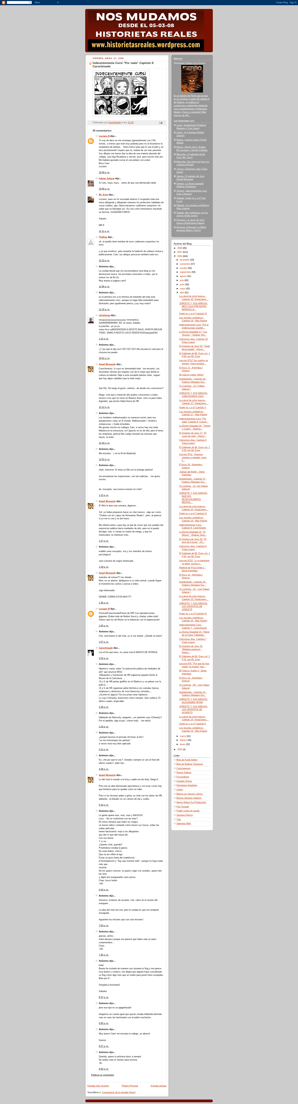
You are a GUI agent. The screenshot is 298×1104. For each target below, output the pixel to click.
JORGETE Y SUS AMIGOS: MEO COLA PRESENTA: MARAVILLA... (193, 306)
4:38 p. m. (104, 769)
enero (183, 744)
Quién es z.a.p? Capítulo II (192, 724)
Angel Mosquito (107, 364)
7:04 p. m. (104, 925)
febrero (183, 740)
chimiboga (104, 315)
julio (182, 280)
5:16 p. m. (104, 805)
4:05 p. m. (104, 1069)
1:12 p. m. (104, 495)
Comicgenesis (183, 768)
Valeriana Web (183, 823)
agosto (183, 276)
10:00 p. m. (104, 172)
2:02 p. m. (104, 658)
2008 (180, 248)
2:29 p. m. (104, 727)
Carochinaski (106, 648)
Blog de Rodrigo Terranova (189, 764)
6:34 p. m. (104, 890)
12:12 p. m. (104, 407)
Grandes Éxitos (184, 781)
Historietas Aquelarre (186, 785)
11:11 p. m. (104, 231)
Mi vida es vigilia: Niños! (191, 375)
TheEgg (103, 237)
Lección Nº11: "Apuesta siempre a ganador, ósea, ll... (193, 457)
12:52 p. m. (104, 459)
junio (182, 284)
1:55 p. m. (104, 626)
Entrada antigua (158, 1086)
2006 (180, 256)
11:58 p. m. (104, 286)
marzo (183, 736)
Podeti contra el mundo (188, 811)
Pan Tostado (182, 807)
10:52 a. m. (104, 358)
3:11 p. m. (104, 749)
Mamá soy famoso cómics (189, 794)
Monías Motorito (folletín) (188, 798)
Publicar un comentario (102, 1075)
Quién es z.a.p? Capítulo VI (193, 313)
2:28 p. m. (104, 707)
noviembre (185, 264)
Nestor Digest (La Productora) (191, 802)
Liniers (179, 789)
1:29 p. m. (104, 567)
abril (182, 292)
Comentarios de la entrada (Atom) (119, 1092)
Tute (178, 819)
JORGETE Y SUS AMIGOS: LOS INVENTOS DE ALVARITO (193, 709)
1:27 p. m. (104, 541)
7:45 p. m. (104, 955)
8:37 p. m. (104, 997)
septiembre (186, 272)
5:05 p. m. (104, 1023)
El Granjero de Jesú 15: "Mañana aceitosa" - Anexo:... (191, 649)
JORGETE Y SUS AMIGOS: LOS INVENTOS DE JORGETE (193, 606)
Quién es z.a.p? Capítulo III (193, 613)
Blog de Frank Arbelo (186, 760)
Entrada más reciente (98, 1086)
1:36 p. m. (104, 603)
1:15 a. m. (104, 339)
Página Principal (130, 1086)
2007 (180, 252)
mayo (183, 288)
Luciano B (104, 136)
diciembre (185, 260)
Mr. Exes (103, 195)
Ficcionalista (182, 777)
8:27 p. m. (104, 1046)
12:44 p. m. (104, 443)
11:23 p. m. (104, 260)
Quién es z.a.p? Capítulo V (192, 407)
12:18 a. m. (104, 309)
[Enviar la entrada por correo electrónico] (161, 122)
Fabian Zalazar (107, 178)
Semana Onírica (184, 815)
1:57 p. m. (104, 642)
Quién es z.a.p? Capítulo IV (193, 513)
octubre (184, 268)
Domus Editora (183, 772)
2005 (180, 749)
